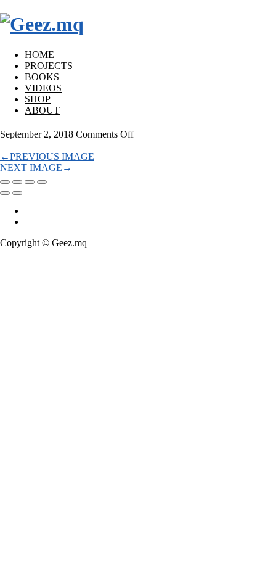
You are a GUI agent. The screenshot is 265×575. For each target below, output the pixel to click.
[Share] (17, 182)
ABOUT (42, 110)
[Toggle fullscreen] (30, 182)
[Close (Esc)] (5, 182)
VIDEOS (43, 88)
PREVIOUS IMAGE (47, 156)
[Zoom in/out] (42, 182)
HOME (39, 54)
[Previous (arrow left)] (5, 193)
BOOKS (42, 77)
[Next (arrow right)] (17, 193)
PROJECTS (49, 65)
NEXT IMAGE (36, 167)
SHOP (38, 99)
